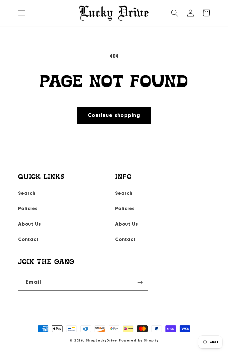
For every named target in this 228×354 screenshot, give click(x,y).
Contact (28, 239)
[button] (21, 13)
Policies (28, 208)
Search (27, 193)
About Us (29, 224)
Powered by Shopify (138, 340)
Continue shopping (114, 115)
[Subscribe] (140, 282)
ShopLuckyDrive (101, 340)
